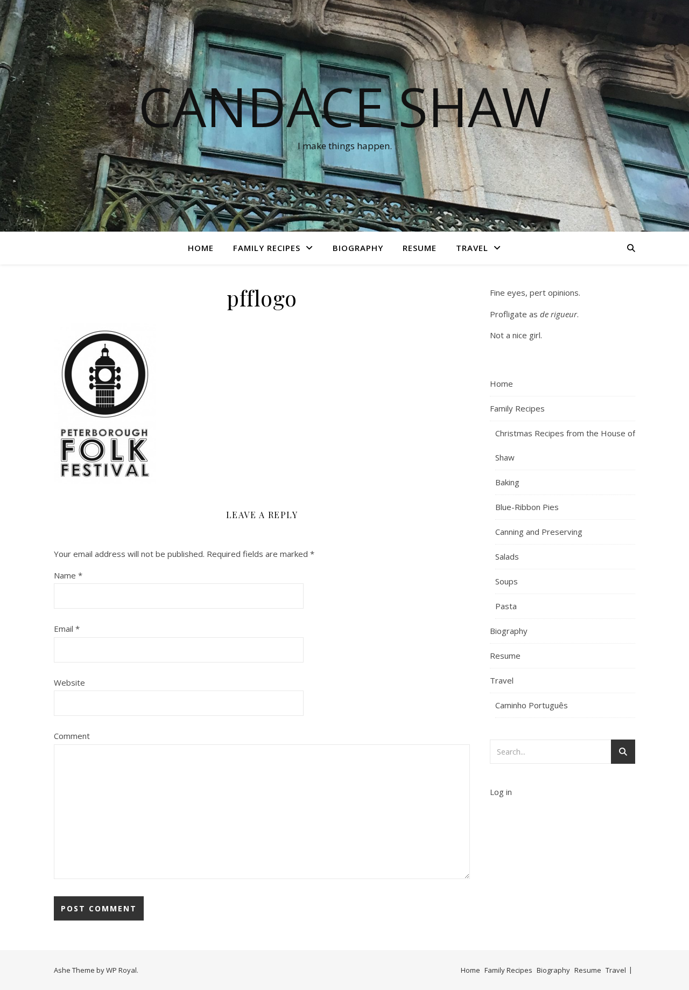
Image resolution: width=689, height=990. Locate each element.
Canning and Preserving (538, 531)
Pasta (506, 606)
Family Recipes (266, 247)
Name (68, 575)
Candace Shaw (344, 106)
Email (67, 628)
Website (69, 682)
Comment (72, 735)
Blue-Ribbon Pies (527, 506)
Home (201, 247)
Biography (358, 247)
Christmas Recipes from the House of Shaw (565, 445)
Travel (472, 247)
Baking (507, 482)
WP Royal (121, 970)
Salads (507, 556)
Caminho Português (531, 705)
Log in (501, 791)
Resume (420, 247)
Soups (506, 581)
